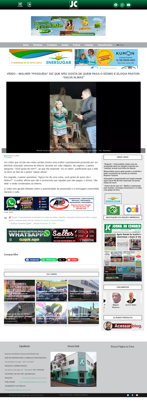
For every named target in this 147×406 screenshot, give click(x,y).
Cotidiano (52, 45)
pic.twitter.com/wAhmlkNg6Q (52, 220)
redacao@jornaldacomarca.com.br (34, 378)
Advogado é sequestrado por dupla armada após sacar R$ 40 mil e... (82, 293)
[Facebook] (116, 5)
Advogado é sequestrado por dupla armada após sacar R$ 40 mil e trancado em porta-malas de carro (123, 181)
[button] (33, 259)
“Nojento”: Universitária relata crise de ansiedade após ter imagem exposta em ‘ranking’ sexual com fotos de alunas (121, 166)
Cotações (20, 6)
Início (26, 45)
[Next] (97, 275)
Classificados (105, 45)
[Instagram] (122, 5)
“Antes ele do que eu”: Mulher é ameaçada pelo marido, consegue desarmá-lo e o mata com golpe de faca (123, 188)
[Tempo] (29, 4)
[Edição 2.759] (123, 252)
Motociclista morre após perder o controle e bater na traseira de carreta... (51, 293)
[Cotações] (20, 4)
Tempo (29, 6)
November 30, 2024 (48, 224)
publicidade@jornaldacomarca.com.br (32, 382)
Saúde (65, 45)
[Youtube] (128, 5)
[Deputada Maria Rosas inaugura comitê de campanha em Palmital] (51, 313)
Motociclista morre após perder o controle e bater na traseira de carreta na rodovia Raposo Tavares (123, 173)
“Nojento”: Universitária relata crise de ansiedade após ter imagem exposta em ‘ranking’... (18, 293)
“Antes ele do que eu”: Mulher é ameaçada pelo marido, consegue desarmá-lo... (19, 316)
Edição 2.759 (112, 278)
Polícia (76, 45)
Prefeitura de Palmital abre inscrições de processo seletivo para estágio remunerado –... (82, 316)
